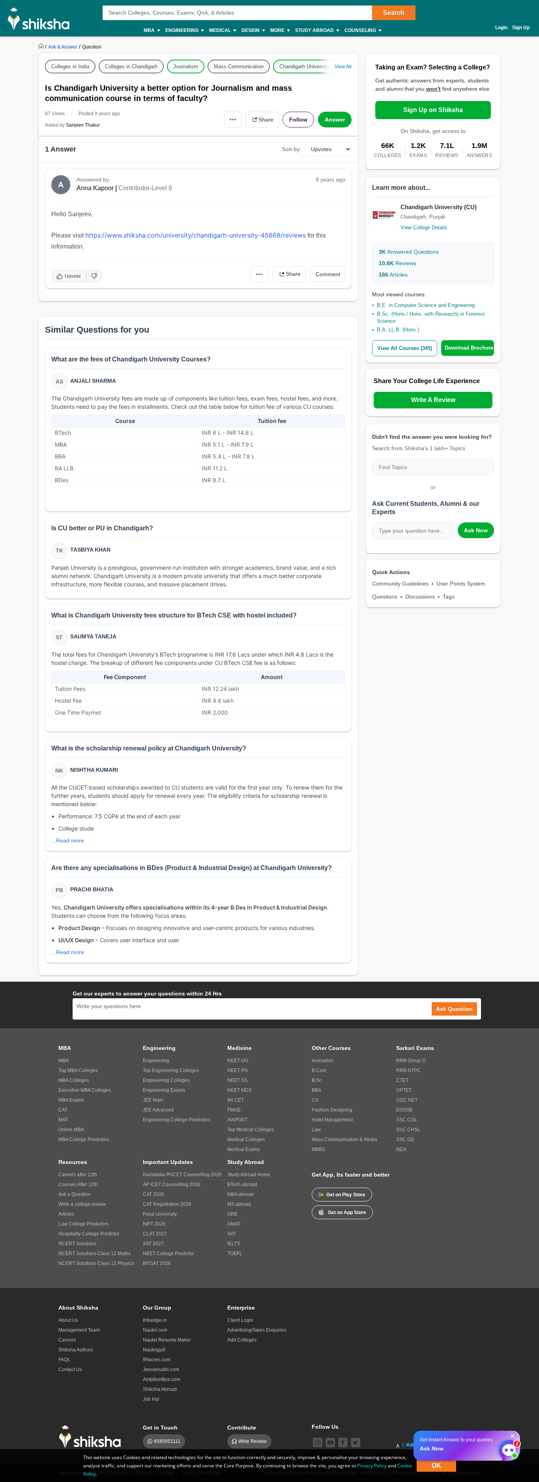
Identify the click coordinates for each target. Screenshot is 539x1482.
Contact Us (70, 1369)
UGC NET (406, 1100)
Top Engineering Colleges (171, 1070)
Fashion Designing (332, 1110)
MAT (63, 1120)
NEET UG (237, 1060)
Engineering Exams (164, 1090)
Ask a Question (74, 1194)
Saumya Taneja (93, 636)
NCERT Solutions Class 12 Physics (96, 1263)
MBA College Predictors (83, 1139)
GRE (232, 1214)
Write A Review (433, 400)
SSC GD (405, 1139)
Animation (322, 1060)
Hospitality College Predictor (89, 1234)
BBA (316, 1090)
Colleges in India (70, 66)
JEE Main (153, 1100)
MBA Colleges (73, 1080)
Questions (384, 596)
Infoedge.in (155, 1320)
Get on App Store (347, 1212)
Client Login (240, 1320)
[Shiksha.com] (41, 18)
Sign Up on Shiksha (433, 110)
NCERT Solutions (77, 1243)
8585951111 (167, 1441)
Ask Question (454, 1009)
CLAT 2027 (155, 1234)
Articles (393, 274)
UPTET (404, 1090)
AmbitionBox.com (161, 1379)
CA (315, 1100)
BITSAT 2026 (157, 1263)
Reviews (397, 263)
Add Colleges (241, 1340)
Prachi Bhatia (91, 889)
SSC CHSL (408, 1129)
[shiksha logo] (92, 1436)
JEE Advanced (158, 1110)
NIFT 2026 (154, 1224)
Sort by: (291, 149)
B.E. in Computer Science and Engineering (426, 305)
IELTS (233, 1243)
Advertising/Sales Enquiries (256, 1330)
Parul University (160, 1214)
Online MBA (71, 1129)
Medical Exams (243, 1149)
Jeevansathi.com (161, 1369)
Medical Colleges (246, 1139)
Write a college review (82, 1204)
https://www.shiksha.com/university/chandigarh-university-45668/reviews (195, 235)
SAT (231, 1234)
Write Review (252, 1441)
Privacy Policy (372, 1465)
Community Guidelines (400, 583)
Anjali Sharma (93, 381)
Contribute (241, 1427)
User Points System (460, 583)
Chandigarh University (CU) (310, 66)
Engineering (156, 1060)
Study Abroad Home (248, 1174)
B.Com (319, 1070)
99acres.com (156, 1359)
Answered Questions (409, 252)
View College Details (424, 227)
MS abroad (239, 1204)
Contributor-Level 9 (145, 188)
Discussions (420, 596)
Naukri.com (155, 1330)
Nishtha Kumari (94, 770)
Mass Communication (239, 66)
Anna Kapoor (95, 188)
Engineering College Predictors (176, 1120)
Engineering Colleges (166, 1080)
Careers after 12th (77, 1174)
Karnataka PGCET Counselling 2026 (182, 1174)
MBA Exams (71, 1100)
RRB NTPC (408, 1070)
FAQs (64, 1359)
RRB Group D (411, 1060)
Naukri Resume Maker (167, 1340)
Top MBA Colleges (78, 1070)
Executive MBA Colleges (84, 1090)
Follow (298, 119)
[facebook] (343, 1442)
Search (393, 12)
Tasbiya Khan (90, 549)
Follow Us (325, 1427)
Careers (67, 1340)
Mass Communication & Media (344, 1139)
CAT (62, 1110)
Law (316, 1129)
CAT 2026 (153, 1194)
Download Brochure (469, 348)
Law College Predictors (83, 1224)
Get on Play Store (345, 1195)
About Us (68, 1320)
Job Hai (151, 1399)
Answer (335, 119)
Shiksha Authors (75, 1350)
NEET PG (237, 1070)
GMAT (233, 1224)
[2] (507, 1448)
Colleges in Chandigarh (131, 66)
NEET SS (237, 1080)
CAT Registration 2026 (167, 1204)
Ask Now (476, 530)
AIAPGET (237, 1120)
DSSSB (404, 1110)
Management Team (79, 1330)
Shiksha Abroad (160, 1389)
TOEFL (234, 1253)
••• (232, 119)
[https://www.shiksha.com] (42, 46)
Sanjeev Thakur (83, 125)
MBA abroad (240, 1194)
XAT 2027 (153, 1243)
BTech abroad (242, 1184)
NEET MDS (239, 1090)
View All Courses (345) (404, 348)
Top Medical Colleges (250, 1129)
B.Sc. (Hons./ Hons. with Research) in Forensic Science (431, 317)
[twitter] (355, 1442)
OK (436, 1465)
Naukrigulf (154, 1350)
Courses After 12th (78, 1184)
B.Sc (317, 1080)
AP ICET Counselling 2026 (171, 1184)
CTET (402, 1080)
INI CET (235, 1100)
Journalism (185, 66)
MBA (63, 1060)
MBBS (318, 1149)
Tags (449, 596)
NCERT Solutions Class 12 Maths (94, 1253)
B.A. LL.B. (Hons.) (398, 330)
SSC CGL (406, 1120)
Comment (328, 274)
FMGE (234, 1110)
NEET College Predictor (168, 1253)
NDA (401, 1149)
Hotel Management (332, 1120)
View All (343, 66)
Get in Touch (160, 1427)
